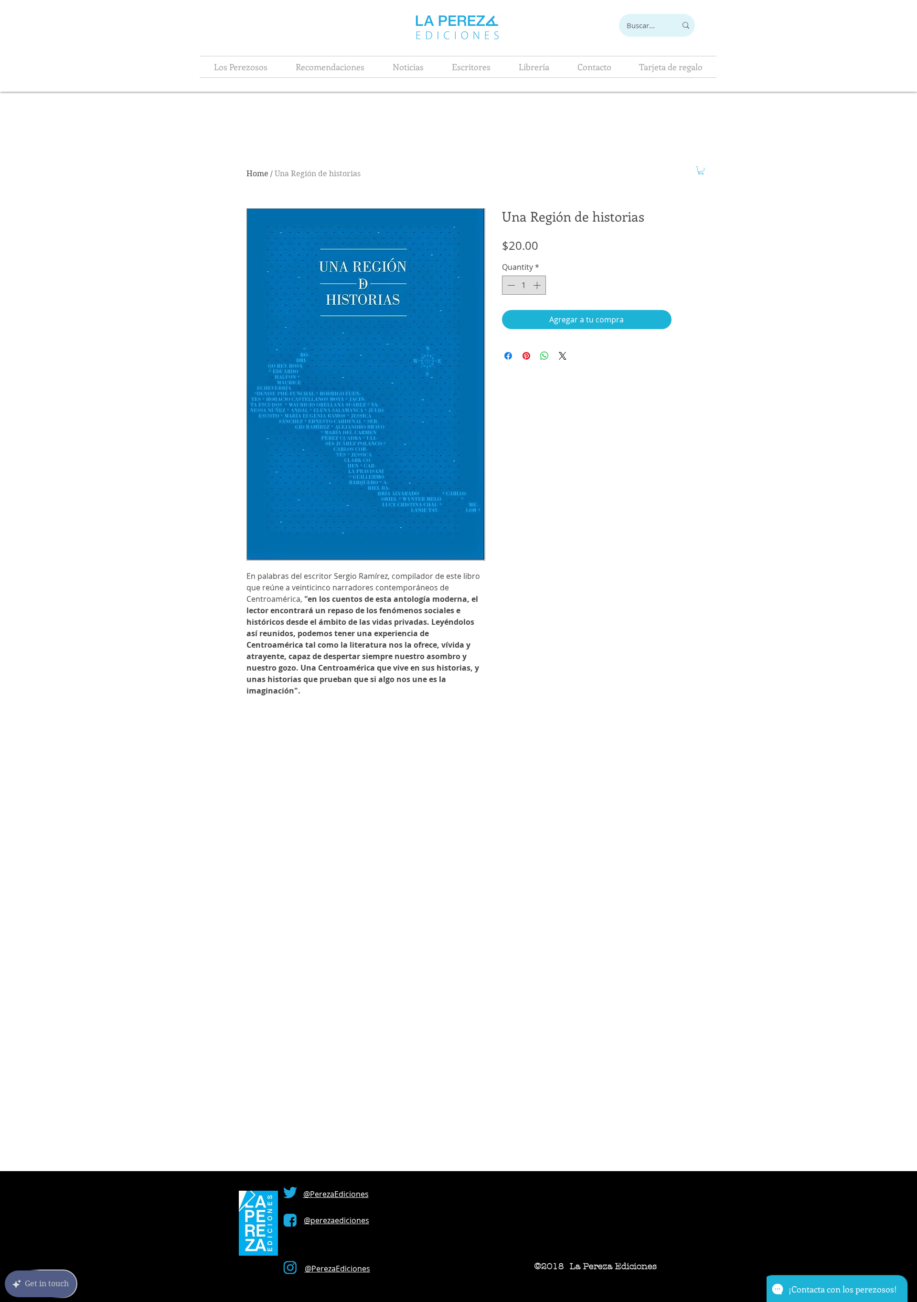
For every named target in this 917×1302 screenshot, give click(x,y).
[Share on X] (562, 356)
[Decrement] (510, 285)
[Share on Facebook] (508, 356)
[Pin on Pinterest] (526, 356)
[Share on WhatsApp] (544, 356)
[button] (701, 170)
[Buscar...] (686, 25)
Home (257, 173)
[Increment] (537, 285)
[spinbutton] (524, 285)
